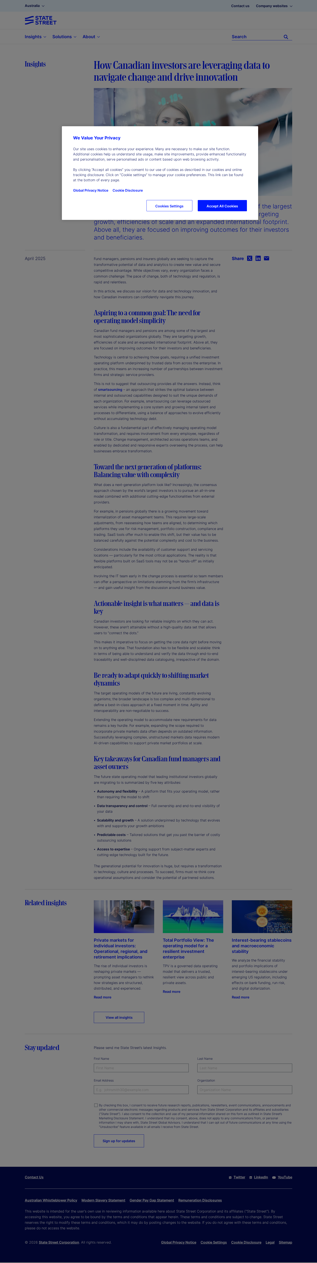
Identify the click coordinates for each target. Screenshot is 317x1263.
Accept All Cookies (222, 206)
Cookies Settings (169, 206)
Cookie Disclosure (128, 190)
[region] (160, 173)
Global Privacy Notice (90, 190)
